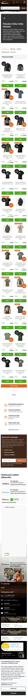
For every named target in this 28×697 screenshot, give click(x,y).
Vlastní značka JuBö (13, 423)
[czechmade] (7, 67)
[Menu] (24, 2)
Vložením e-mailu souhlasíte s (12, 464)
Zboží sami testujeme (14, 410)
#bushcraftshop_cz (15, 566)
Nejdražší (19, 49)
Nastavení (13, 688)
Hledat (23, 8)
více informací (14, 620)
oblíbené (17, 2)
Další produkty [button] (14, 386)
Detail (7, 85)
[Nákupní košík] (21, 2)
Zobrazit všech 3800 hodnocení (18, 493)
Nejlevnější (12, 49)
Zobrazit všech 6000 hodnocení (18, 484)
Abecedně (13, 52)
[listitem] (17, 390)
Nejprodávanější (5, 52)
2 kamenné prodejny (13, 415)
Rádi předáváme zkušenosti (16, 404)
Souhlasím (13, 693)
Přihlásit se (21, 460)
